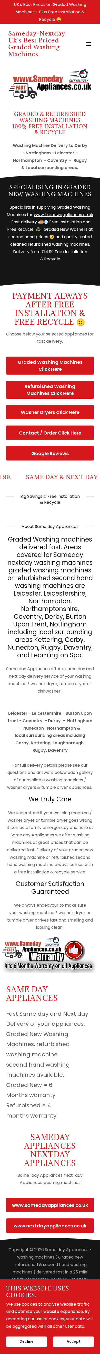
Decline (26, 1341)
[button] (89, 44)
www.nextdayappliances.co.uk (50, 1226)
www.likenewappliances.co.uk (63, 215)
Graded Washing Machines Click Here (50, 365)
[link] (36, 55)
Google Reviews (50, 453)
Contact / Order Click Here (50, 433)
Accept (74, 1341)
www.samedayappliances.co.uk (50, 1205)
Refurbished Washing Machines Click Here (50, 389)
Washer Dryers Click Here (50, 412)
